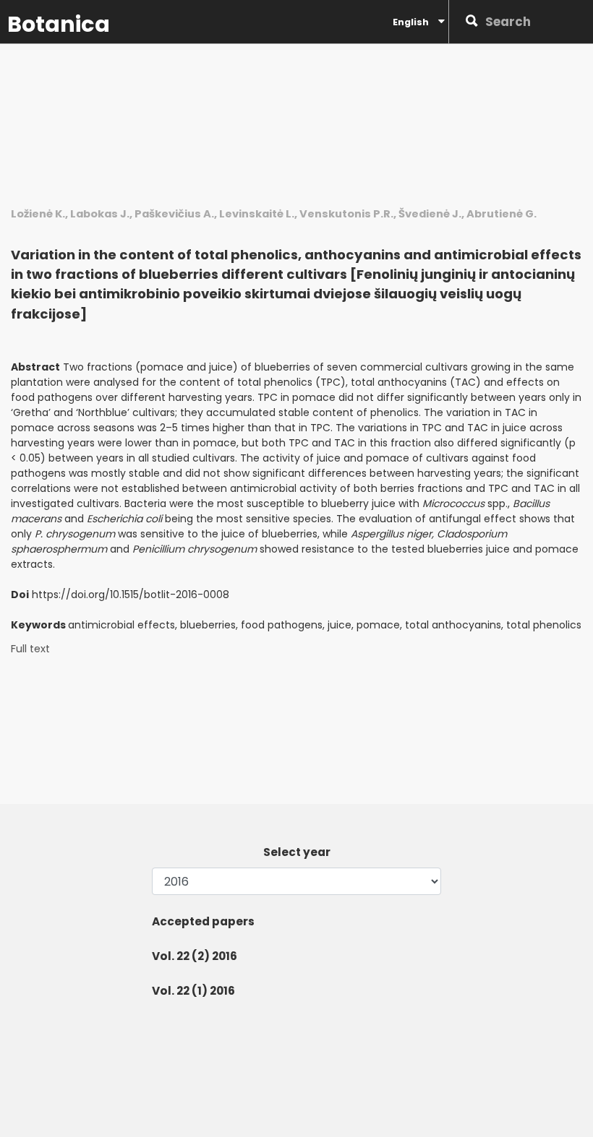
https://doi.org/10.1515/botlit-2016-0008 (130, 594)
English (412, 22)
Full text (30, 649)
